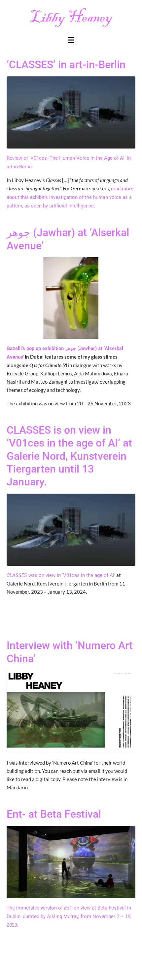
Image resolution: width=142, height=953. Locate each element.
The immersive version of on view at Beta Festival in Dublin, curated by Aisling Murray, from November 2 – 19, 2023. (69, 916)
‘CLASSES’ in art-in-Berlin (66, 64)
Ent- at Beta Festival (54, 814)
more (127, 189)
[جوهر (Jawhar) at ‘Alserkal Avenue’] (71, 298)
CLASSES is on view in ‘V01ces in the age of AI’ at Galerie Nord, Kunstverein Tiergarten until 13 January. (69, 456)
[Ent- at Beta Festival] (71, 862)
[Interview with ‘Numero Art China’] (71, 712)
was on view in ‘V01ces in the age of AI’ (61, 575)
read (116, 189)
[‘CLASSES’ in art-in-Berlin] (71, 112)
